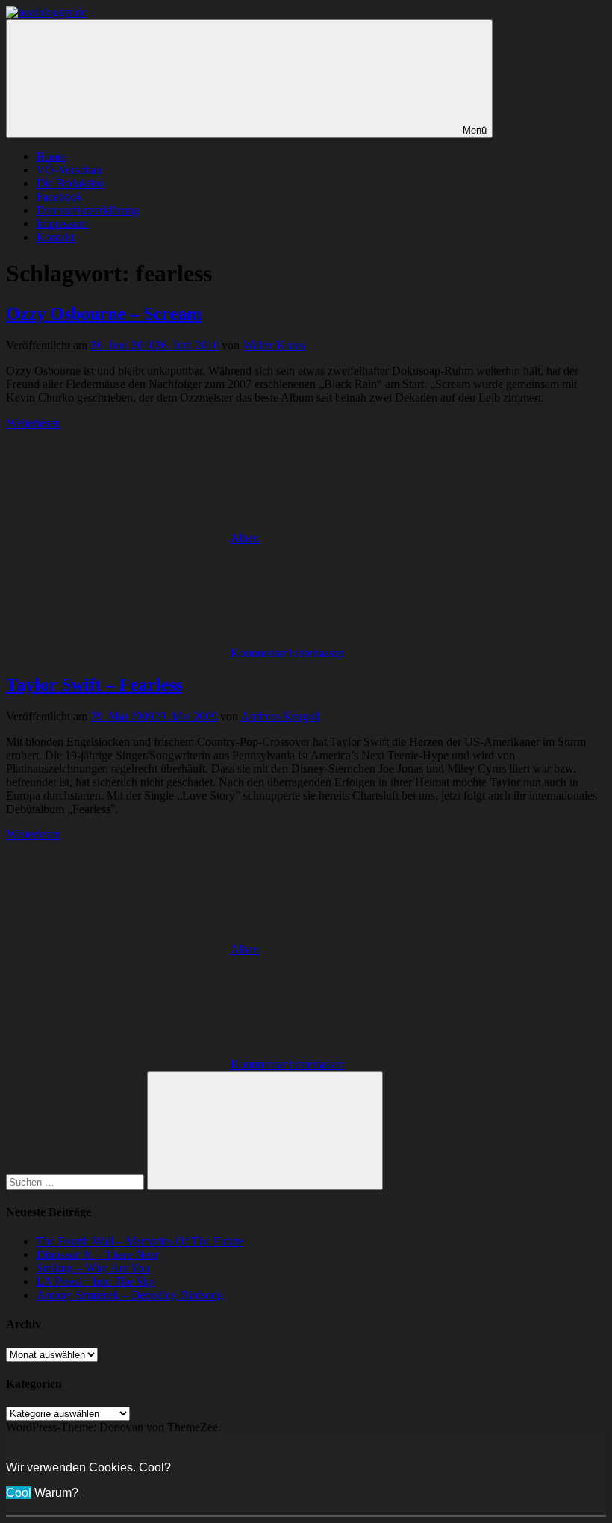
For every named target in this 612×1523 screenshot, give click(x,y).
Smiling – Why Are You (92, 1268)
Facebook (59, 196)
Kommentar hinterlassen (287, 653)
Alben (244, 538)
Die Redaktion (70, 183)
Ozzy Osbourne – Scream (104, 313)
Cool (18, 1492)
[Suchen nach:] (76, 1181)
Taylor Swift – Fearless (94, 684)
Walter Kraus (274, 345)
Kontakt (55, 237)
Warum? (56, 1492)
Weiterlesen (33, 423)
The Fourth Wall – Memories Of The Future (139, 1241)
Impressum (61, 223)
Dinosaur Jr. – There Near (97, 1254)
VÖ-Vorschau (69, 169)
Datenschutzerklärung (87, 210)
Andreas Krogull (279, 716)
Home (50, 156)
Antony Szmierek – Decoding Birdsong (129, 1295)
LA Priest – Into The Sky (95, 1281)
